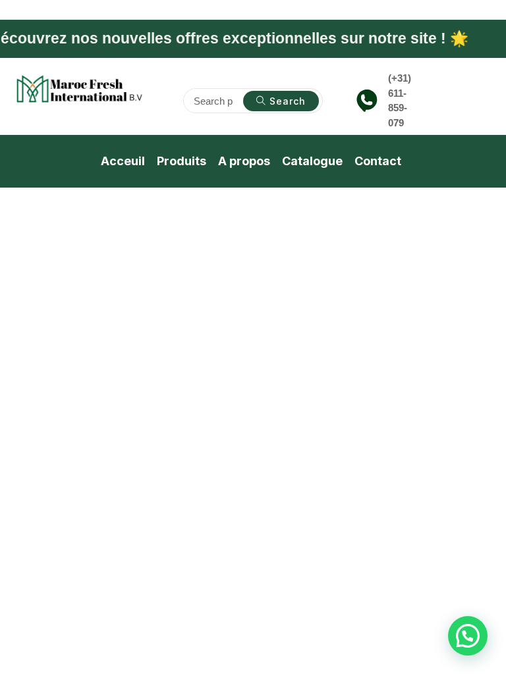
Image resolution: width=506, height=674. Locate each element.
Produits (181, 161)
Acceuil (123, 161)
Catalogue (312, 161)
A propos (244, 161)
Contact (377, 161)
